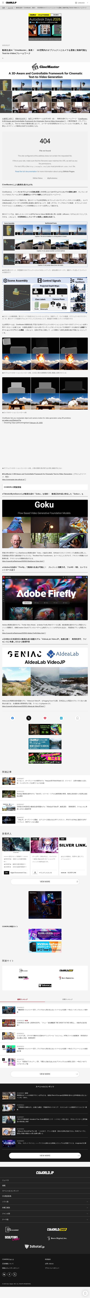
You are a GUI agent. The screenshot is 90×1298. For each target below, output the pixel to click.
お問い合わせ (49, 1263)
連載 (3, 1185)
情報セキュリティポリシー (10, 1268)
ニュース (10, 7)
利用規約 (48, 1259)
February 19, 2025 (36, 423)
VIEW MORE (45, 882)
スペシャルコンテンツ (10, 1191)
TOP (3, 7)
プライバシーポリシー (52, 1268)
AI (2, 58)
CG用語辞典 (6, 1196)
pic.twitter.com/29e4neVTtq (11, 420)
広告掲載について (8, 1263)
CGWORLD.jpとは (8, 1259)
